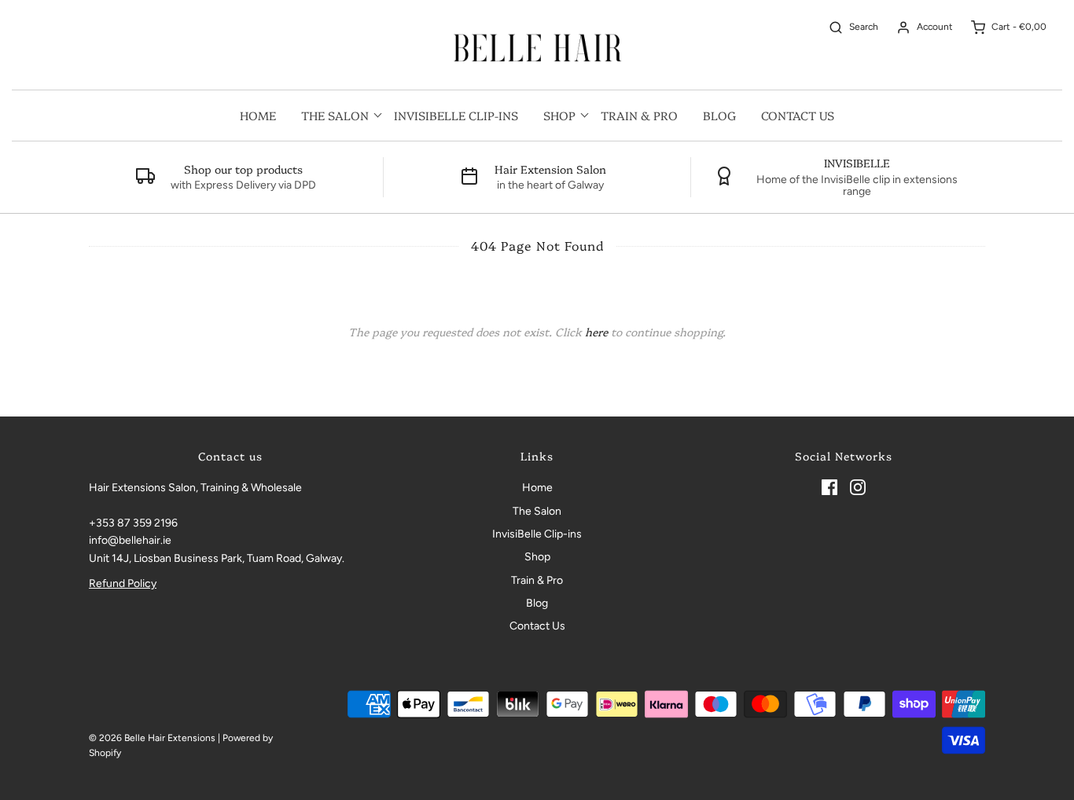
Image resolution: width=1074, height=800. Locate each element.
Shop (537, 556)
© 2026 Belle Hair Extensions (152, 737)
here (596, 331)
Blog (719, 115)
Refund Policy (122, 583)
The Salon (537, 511)
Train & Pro (639, 115)
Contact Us (797, 115)
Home (258, 115)
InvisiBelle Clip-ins (456, 115)
